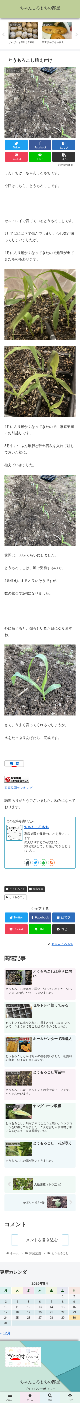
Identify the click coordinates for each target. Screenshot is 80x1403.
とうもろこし (17, 889)
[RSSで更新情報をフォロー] (51, 862)
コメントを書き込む (40, 1240)
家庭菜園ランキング (18, 788)
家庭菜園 (38, 889)
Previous (3, 34)
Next (76, 34)
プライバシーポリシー (40, 1389)
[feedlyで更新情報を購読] (43, 862)
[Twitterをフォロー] (35, 862)
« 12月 (5, 1333)
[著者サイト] (27, 862)
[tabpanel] (23, 34)
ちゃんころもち (36, 827)
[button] (71, 771)
